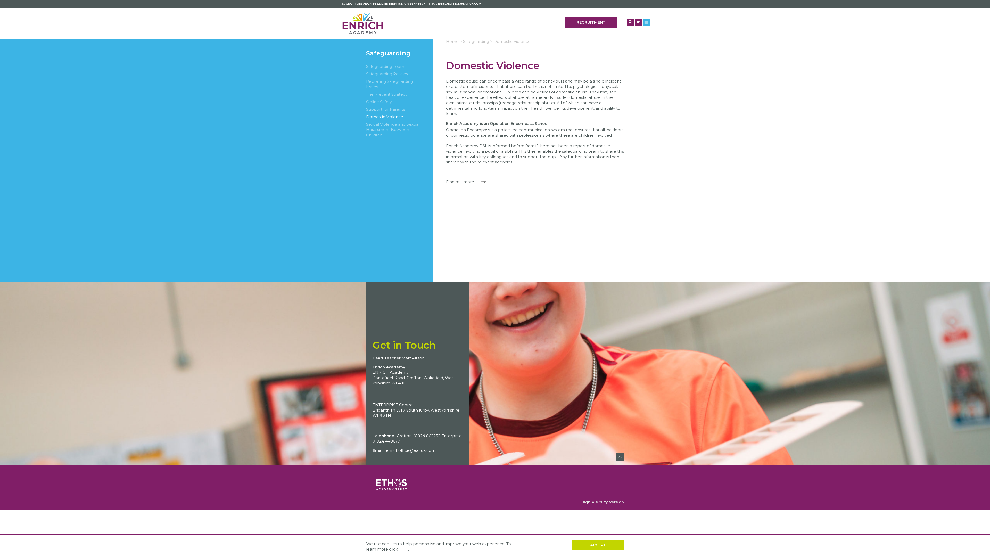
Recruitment (591, 22)
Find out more (460, 181)
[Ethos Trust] (392, 482)
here (403, 549)
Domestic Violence (384, 116)
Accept (598, 545)
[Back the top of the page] (620, 457)
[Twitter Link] (638, 22)
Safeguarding (388, 53)
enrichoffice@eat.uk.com (459, 3)
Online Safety (379, 101)
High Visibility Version (602, 501)
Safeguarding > (477, 41)
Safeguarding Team (385, 66)
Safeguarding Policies (387, 73)
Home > (454, 41)
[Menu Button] (646, 22)
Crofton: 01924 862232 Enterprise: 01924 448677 (385, 3)
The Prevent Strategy (387, 94)
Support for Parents (385, 109)
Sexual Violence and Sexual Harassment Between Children (392, 129)
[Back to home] (362, 23)
